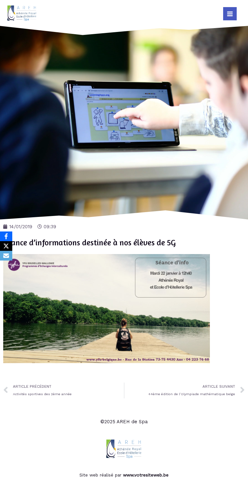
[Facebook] (6, 236)
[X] (6, 246)
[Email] (6, 256)
